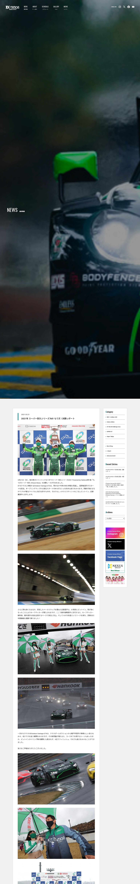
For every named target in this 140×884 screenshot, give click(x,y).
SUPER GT (109, 475)
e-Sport (109, 494)
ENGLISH (113, 6)
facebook (120, 7)
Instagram (128, 7)
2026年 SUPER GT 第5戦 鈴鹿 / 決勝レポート (115, 513)
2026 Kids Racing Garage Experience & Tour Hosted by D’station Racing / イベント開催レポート (115, 538)
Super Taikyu (110, 479)
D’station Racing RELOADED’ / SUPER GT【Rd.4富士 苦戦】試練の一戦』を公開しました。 (115, 528)
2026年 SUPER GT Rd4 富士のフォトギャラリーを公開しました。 (115, 546)
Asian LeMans (110, 465)
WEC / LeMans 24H (112, 460)
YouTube (133, 7)
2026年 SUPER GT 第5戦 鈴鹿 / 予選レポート (115, 520)
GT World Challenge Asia (113, 470)
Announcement (111, 499)
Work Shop (110, 489)
